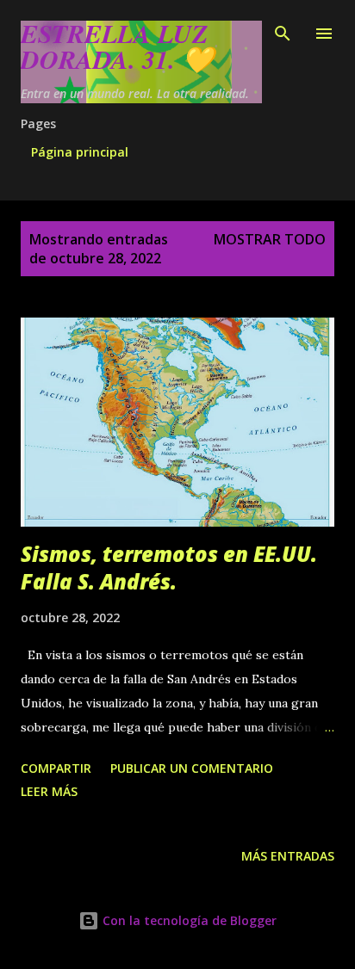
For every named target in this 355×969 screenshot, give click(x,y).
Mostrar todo (270, 239)
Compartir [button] (56, 768)
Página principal (79, 152)
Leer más (49, 791)
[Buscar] (282, 31)
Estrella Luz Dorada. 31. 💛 (117, 46)
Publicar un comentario (191, 768)
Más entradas (287, 856)
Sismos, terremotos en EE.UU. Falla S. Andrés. (169, 568)
